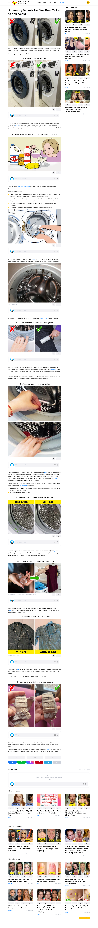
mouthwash (55, 552)
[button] (16, 757)
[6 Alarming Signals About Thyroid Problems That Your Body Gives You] (20, 800)
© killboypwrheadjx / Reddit (13, 655)
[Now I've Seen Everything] (20, 3)
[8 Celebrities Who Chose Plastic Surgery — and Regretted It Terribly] (77, 70)
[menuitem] (39, 2)
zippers (48, 749)
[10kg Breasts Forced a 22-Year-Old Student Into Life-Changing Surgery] (77, 43)
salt (18, 669)
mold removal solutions (24, 186)
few (10, 610)
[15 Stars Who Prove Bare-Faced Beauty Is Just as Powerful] (20, 895)
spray (33, 259)
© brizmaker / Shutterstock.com (29, 594)
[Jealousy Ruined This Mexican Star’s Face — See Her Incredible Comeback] (20, 836)
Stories (38, 815)
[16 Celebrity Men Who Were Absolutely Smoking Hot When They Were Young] (77, 868)
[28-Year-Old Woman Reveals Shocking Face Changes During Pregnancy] (49, 836)
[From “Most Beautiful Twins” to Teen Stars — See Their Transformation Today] (77, 97)
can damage (53, 369)
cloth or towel (43, 318)
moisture (17, 125)
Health (9, 817)
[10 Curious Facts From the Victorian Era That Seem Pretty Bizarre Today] (77, 800)
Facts (66, 817)
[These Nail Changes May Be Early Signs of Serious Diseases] (49, 868)
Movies (67, 885)
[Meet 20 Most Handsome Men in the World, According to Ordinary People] (77, 17)
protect (18, 742)
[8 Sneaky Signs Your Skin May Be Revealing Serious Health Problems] (77, 895)
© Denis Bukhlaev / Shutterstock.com (15, 594)
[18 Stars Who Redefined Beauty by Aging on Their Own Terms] (20, 868)
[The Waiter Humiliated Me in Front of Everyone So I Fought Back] (49, 800)
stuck (45, 472)
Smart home (11, 7)
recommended (23, 485)
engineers (55, 478)
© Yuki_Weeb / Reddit (12, 304)
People (66, 33)
